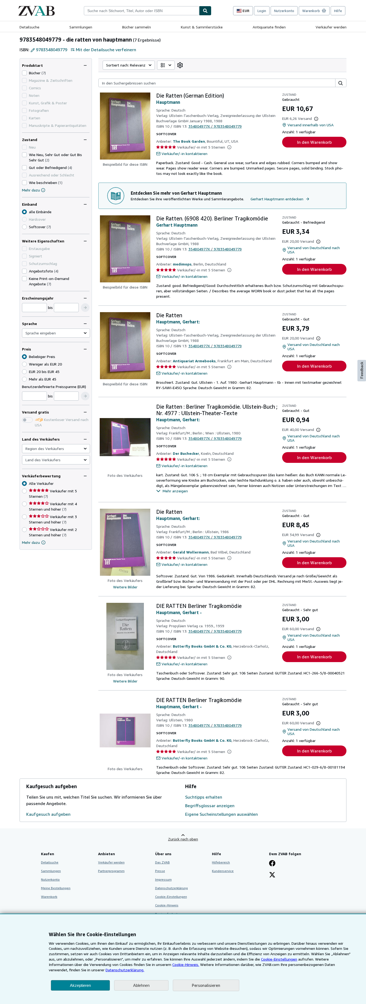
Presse (160, 871)
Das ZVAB (162, 862)
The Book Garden (189, 141)
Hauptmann (168, 102)
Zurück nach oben (183, 839)
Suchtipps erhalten (203, 797)
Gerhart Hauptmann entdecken (277, 199)
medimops (182, 264)
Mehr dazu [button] (31, 542)
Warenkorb (49, 897)
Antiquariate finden (269, 27)
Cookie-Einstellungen (279, 959)
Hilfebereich (221, 862)
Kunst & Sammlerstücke (202, 27)
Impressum (163, 879)
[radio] (24, 226)
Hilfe (338, 11)
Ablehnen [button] (141, 985)
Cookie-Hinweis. (185, 964)
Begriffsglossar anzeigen (209, 805)
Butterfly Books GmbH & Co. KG (202, 646)
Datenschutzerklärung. (125, 970)
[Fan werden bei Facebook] (272, 864)
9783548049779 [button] (51, 49)
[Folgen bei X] (272, 875)
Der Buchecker (186, 453)
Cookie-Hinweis (166, 905)
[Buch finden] (205, 10)
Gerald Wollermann (191, 552)
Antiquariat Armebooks (194, 361)
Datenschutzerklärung (171, 888)
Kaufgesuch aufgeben (48, 814)
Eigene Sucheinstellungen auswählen (221, 814)
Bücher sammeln (136, 27)
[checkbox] (24, 73)
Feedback (362, 370)
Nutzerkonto (284, 11)
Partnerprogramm (111, 871)
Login (261, 11)
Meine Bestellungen (55, 888)
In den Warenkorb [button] (314, 142)
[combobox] (141, 10)
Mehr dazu (31, 190)
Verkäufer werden (331, 27)
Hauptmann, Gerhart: (178, 321)
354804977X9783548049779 (215, 126)
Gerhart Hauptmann (176, 225)
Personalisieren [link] (206, 985)
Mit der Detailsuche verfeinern (106, 49)
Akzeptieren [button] (80, 985)
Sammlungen (80, 27)
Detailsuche (29, 27)
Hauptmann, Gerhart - (179, 612)
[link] (180, 65)
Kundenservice (223, 871)
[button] (85, 307)
